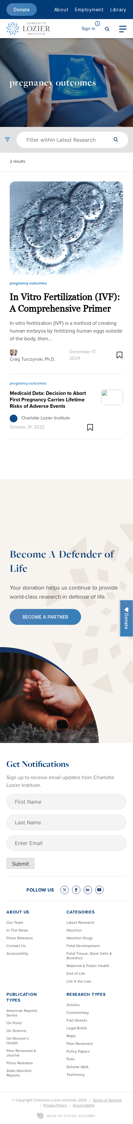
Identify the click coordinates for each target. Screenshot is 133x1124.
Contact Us (16, 946)
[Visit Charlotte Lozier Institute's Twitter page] (64, 890)
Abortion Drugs (79, 938)
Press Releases (19, 938)
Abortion (74, 930)
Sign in (88, 28)
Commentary (77, 1013)
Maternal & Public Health (87, 966)
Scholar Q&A (77, 1067)
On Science (16, 1031)
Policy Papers (78, 1051)
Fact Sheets (76, 1020)
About (61, 9)
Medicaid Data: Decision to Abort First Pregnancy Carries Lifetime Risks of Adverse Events (48, 399)
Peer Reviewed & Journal (21, 1053)
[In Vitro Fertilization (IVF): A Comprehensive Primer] (66, 228)
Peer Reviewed (79, 1044)
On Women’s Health (17, 1041)
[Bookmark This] (119, 355)
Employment (89, 9)
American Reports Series (21, 1013)
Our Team (14, 922)
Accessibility (17, 953)
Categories (80, 912)
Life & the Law (78, 981)
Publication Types (21, 997)
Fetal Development (83, 946)
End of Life (75, 973)
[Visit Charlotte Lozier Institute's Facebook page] (76, 890)
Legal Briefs (76, 1028)
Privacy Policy (55, 1105)
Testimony (75, 1075)
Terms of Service (107, 1100)
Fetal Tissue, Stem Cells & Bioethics (89, 956)
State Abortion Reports (19, 1073)
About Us (17, 912)
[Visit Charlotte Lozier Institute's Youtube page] (99, 890)
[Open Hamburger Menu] (123, 28)
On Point (14, 1023)
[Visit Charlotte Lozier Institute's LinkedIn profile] (88, 890)
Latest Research (80, 922)
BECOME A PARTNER (45, 617)
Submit (20, 864)
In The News (17, 930)
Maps (71, 1036)
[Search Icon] (107, 28)
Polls (70, 1059)
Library (118, 9)
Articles (73, 1005)
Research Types (86, 994)
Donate (22, 9)
